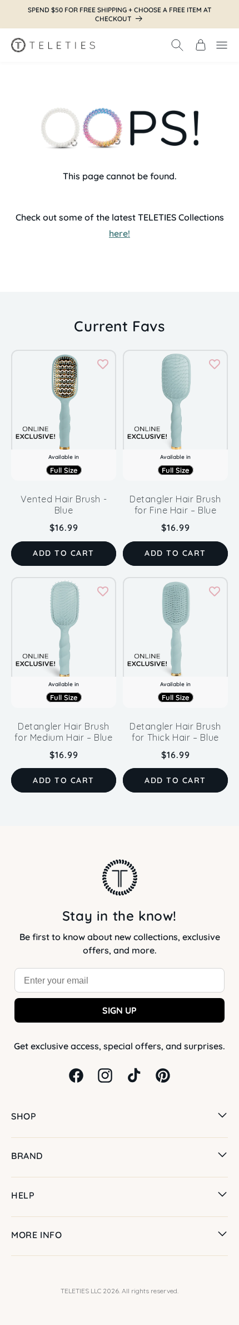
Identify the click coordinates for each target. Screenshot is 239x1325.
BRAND (27, 1155)
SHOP (23, 1116)
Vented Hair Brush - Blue (64, 504)
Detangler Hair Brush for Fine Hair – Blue (175, 504)
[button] (177, 45)
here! (119, 233)
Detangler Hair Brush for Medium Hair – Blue (63, 732)
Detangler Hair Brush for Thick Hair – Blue (175, 732)
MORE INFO (36, 1234)
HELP (22, 1195)
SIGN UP (119, 1010)
